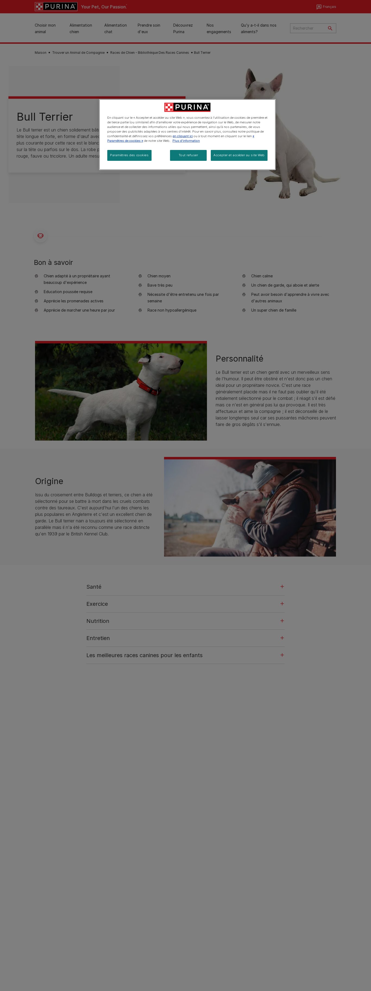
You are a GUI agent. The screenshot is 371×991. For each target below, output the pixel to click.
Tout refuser (188, 155)
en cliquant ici (183, 136)
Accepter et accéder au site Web (239, 155)
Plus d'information (186, 141)
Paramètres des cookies (129, 155)
